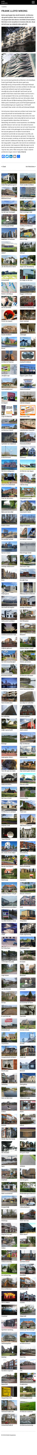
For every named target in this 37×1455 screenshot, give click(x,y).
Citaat (4, 166)
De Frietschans (30, 166)
